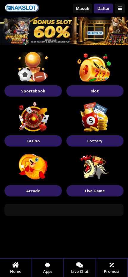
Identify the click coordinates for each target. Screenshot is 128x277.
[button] (10, 31)
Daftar (103, 8)
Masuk (82, 8)
